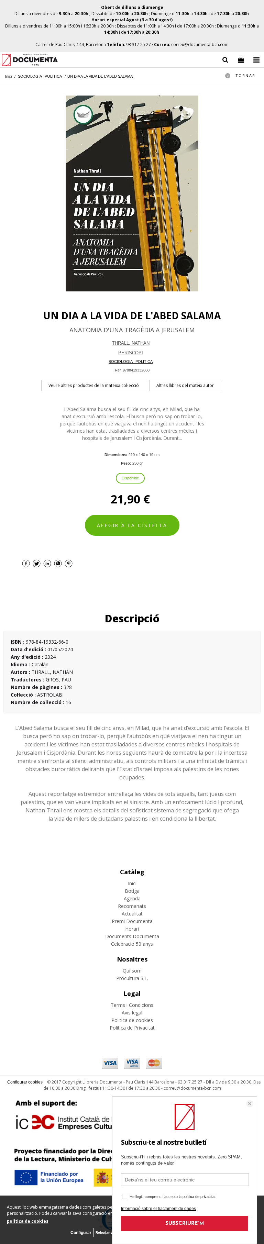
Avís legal (132, 1012)
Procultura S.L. (132, 978)
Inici (132, 883)
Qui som (132, 970)
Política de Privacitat (132, 1027)
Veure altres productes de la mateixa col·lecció (93, 385)
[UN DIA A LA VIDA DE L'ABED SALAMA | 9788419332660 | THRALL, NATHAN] (132, 193)
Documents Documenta (132, 936)
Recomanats (132, 906)
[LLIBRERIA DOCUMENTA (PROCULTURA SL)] (30, 61)
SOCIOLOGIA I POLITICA (131, 361)
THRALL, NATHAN (131, 343)
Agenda (132, 898)
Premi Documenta (132, 921)
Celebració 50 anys (132, 944)
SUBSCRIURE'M (184, 1223)
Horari (132, 928)
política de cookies (27, 1221)
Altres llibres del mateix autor (185, 385)
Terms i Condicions (132, 1005)
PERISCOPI (130, 352)
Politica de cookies (132, 1020)
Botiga (132, 891)
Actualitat (132, 913)
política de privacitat (199, 1197)
